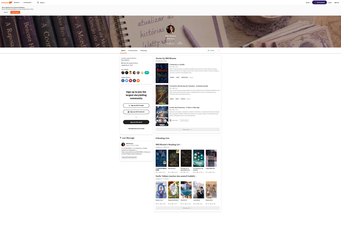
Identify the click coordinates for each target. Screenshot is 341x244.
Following (143, 50)
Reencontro (209, 200)
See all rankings (184, 120)
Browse (16, 2)
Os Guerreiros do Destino (198, 169)
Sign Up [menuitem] (336, 2)
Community (27, 2)
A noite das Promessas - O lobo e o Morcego (184, 107)
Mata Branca (172, 168)
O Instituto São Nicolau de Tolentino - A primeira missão (188, 86)
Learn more (15, 12)
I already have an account (136, 128)
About (123, 50)
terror (177, 98)
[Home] (6, 2)
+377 (146, 73)
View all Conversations (129, 157)
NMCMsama (129, 143)
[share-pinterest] (130, 80)
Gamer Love (159, 200)
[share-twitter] (126, 80)
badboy (172, 77)
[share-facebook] (123, 80)
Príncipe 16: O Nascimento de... (186, 169)
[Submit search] (38, 2)
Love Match (196, 200)
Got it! (6, 12)
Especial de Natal (173, 200)
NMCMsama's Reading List (168, 144)
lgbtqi (171, 98)
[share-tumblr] (134, 80)
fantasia (183, 98)
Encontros (184, 200)
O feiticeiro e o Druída (176, 64)
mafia (177, 77)
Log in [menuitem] (330, 2)
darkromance (185, 77)
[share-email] (138, 80)
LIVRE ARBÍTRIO (210, 168)
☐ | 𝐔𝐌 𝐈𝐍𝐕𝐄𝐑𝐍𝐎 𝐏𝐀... (161, 169)
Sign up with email (136, 122)
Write (308, 2)
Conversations (133, 50)
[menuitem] (211, 50)
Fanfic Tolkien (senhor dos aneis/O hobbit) (175, 176)
